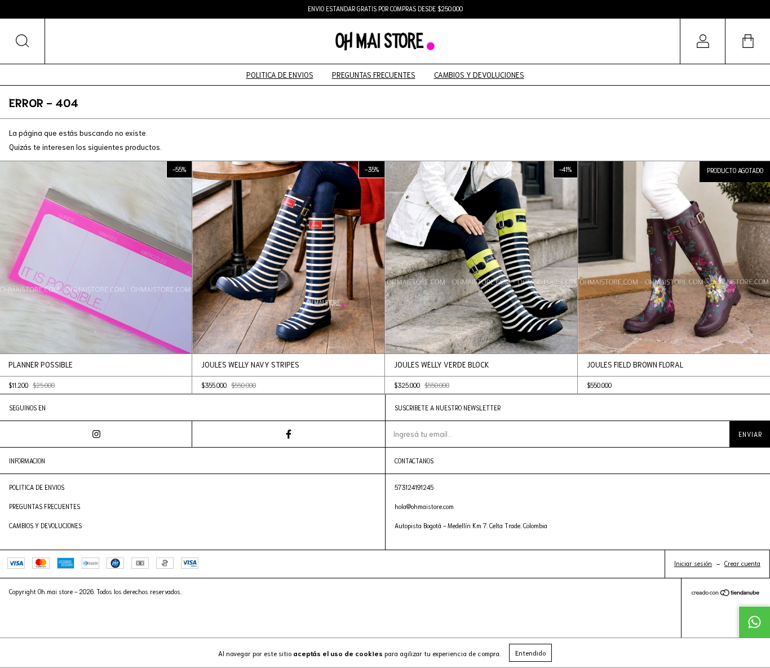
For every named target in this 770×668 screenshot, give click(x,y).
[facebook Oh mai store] (288, 434)
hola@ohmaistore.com (424, 506)
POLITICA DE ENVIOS (279, 74)
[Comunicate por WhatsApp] (754, 622)
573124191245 (414, 487)
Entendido (530, 652)
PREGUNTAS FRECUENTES (373, 74)
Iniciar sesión (693, 563)
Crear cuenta (742, 563)
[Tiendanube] (726, 594)
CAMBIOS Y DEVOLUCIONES (479, 74)
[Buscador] (22, 41)
